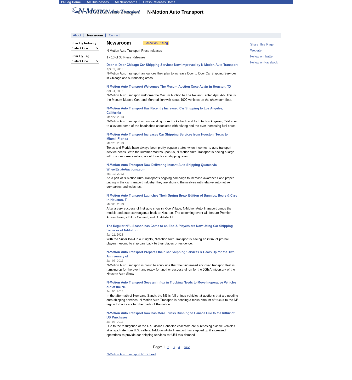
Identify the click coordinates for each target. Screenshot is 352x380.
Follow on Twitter (261, 56)
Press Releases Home (159, 2)
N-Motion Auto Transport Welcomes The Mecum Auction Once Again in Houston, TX (169, 86)
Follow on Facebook (264, 62)
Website (255, 50)
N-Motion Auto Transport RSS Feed (131, 354)
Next (187, 347)
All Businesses (98, 2)
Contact (114, 35)
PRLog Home (71, 2)
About (77, 35)
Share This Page (261, 44)
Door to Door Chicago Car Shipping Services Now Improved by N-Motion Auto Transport (172, 65)
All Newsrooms (126, 2)
